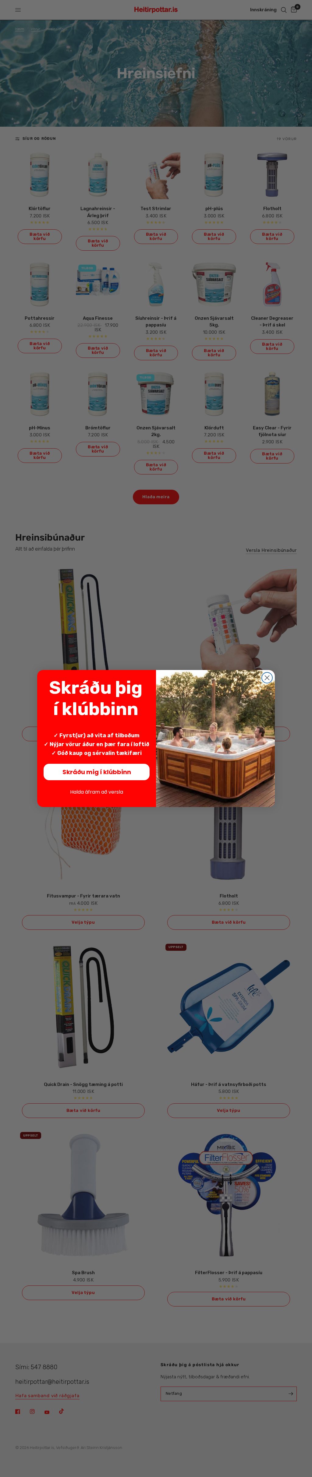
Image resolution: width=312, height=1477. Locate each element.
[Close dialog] (267, 677)
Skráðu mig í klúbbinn (96, 772)
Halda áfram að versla (96, 791)
